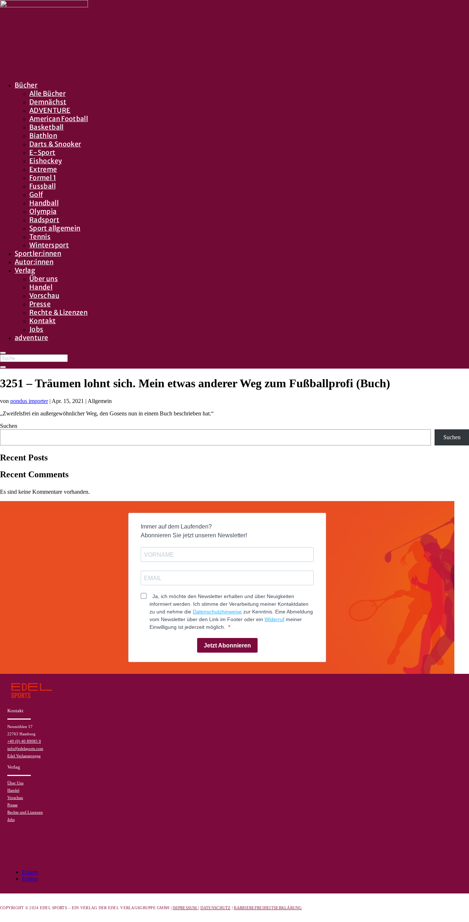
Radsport (44, 220)
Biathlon (43, 135)
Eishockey (45, 161)
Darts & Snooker (55, 144)
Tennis (40, 236)
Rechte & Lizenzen (58, 312)
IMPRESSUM (185, 908)
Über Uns (15, 783)
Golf (36, 194)
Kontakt (42, 321)
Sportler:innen (38, 253)
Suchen (8, 426)
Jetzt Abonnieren (227, 645)
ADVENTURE (49, 110)
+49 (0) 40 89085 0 (24, 741)
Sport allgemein (54, 228)
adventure (31, 337)
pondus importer (29, 401)
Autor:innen (34, 262)
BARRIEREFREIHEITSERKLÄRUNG (268, 908)
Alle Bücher (47, 93)
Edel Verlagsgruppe (24, 756)
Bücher (26, 85)
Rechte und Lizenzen (25, 812)
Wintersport (49, 245)
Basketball (46, 127)
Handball (44, 203)
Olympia (43, 211)
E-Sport (42, 152)
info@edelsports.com (25, 748)
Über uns (43, 279)
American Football (58, 119)
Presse (40, 304)
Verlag (25, 270)
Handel (40, 287)
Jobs (36, 329)
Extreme (43, 169)
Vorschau (44, 295)
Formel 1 (42, 177)
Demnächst (47, 102)
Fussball (42, 186)
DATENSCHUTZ (215, 908)
